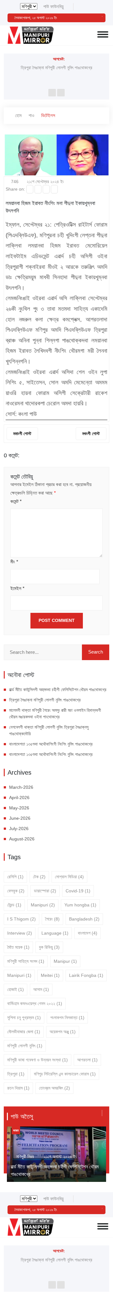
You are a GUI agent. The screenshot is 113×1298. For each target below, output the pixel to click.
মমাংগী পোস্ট (22, 433)
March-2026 (21, 787)
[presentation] (52, 92)
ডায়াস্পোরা (45, 890)
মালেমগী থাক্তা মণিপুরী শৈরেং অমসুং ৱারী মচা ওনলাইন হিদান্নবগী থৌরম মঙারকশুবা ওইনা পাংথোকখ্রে (55, 713)
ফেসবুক (15, 890)
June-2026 (19, 818)
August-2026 (22, 838)
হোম (18, 115)
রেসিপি (15, 876)
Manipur (65, 961)
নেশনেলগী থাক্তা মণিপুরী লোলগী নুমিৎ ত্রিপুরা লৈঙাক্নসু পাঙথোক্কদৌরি (49, 730)
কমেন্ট (16, 501)
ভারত (16, 1130)
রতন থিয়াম (18, 1087)
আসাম (41, 989)
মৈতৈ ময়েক (18, 947)
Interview (19, 933)
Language (54, 933)
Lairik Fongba (86, 975)
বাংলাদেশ (87, 933)
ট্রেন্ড (14, 904)
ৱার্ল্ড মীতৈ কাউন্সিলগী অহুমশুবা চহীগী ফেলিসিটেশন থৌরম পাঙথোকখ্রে (57, 689)
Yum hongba (80, 904)
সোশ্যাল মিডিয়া (69, 876)
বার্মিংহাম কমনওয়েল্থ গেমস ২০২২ (34, 1003)
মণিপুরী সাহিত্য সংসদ (25, 961)
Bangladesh (84, 918)
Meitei (50, 975)
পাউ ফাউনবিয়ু (53, 6)
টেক (39, 876)
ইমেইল (17, 588)
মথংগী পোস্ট (91, 433)
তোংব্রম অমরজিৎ (54, 1087)
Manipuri (43, 904)
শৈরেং (52, 918)
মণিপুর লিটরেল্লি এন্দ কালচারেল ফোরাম (65, 1073)
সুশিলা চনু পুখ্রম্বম (24, 1017)
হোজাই (15, 989)
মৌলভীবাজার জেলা (23, 1031)
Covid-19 (78, 890)
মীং (14, 561)
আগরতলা (87, 1059)
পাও (31, 115)
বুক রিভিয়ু (49, 947)
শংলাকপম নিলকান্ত (67, 1017)
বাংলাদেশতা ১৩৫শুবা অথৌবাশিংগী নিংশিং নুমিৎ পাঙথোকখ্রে (51, 743)
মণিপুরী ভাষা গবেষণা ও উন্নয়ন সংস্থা (37, 1059)
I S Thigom (21, 918)
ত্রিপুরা (15, 1073)
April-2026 (19, 797)
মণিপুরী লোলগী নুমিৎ (24, 1045)
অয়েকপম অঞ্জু (63, 1031)
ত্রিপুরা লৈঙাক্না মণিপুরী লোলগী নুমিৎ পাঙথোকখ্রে (56, 67)
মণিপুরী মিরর (25, 1156)
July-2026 (19, 828)
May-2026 (19, 807)
